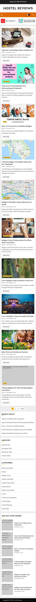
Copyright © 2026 (8, 600)
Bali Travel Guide (7, 468)
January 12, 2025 (11, 52)
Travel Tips (5, 509)
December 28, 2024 (11, 244)
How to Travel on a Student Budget (17, 126)
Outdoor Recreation (7, 347)
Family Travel (6, 475)
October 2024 (6, 456)
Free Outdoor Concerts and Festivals (17, 316)
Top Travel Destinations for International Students (14, 87)
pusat (4, 52)
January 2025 (6, 445)
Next (22, 409)
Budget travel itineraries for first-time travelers (23, 588)
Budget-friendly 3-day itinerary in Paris (14, 433)
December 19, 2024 (11, 354)
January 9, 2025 (11, 90)
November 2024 (7, 452)
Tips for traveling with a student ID (17, 50)
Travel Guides (6, 157)
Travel (4, 45)
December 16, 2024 (11, 392)
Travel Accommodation (9, 497)
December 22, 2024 (11, 318)
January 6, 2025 (11, 128)
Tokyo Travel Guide (8, 490)
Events (4, 311)
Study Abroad (6, 81)
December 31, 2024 (11, 206)
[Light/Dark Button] (28, 15)
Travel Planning (7, 505)
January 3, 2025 (11, 166)
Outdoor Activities (7, 276)
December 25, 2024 (11, 282)
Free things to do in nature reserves (17, 280)
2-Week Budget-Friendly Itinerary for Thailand (17, 430)
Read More (6, 60)
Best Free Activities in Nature (15, 352)
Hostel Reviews (18, 8)
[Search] (33, 14)
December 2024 (7, 448)
